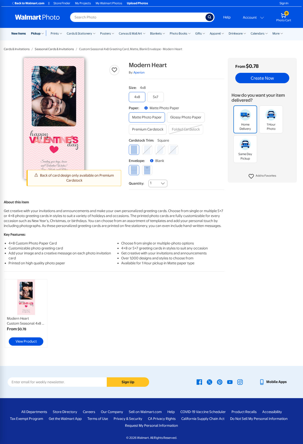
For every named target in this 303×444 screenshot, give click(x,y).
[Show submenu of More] (281, 33)
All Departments (34, 412)
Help (227, 17)
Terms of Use (97, 419)
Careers (89, 412)
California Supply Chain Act (202, 419)
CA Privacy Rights (162, 419)
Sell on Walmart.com (145, 412)
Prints (55, 33)
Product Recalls (244, 412)
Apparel (215, 33)
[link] (26, 313)
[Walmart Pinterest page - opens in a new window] (220, 382)
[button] (262, 176)
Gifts (198, 33)
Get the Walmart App (65, 419)
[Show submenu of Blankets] (163, 33)
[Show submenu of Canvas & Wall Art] (144, 33)
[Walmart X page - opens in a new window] (209, 382)
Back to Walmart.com (29, 3)
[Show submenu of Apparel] (222, 33)
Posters (105, 33)
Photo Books (178, 33)
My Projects (83, 3)
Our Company (112, 412)
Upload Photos (137, 3)
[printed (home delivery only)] (147, 170)
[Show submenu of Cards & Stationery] (94, 33)
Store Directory (65, 412)
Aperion (139, 72)
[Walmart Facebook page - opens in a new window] (199, 382)
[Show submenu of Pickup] (43, 33)
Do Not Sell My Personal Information (259, 419)
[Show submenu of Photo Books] (189, 33)
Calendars (257, 33)
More (276, 33)
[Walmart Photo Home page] (37, 17)
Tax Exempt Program (26, 419)
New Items (18, 33)
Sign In (284, 3)
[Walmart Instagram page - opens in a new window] (240, 382)
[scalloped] (173, 150)
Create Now (262, 78)
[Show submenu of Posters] (112, 33)
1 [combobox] (150, 183)
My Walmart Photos (109, 3)
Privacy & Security (128, 419)
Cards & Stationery (79, 33)
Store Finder (61, 3)
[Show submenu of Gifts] (203, 33)
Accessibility (272, 412)
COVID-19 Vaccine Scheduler (203, 412)
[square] (134, 150)
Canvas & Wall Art (130, 33)
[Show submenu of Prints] (60, 33)
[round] (147, 150)
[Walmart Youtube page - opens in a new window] (230, 382)
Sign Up (128, 382)
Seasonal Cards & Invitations (54, 49)
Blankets (156, 33)
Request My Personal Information (151, 425)
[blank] (134, 170)
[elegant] (160, 150)
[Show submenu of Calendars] (266, 33)
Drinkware (236, 33)
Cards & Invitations (17, 49)
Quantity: (136, 183)
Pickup (35, 33)
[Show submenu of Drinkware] (244, 33)
